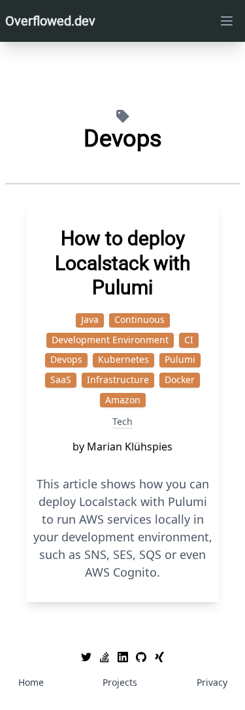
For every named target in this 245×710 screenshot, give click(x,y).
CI (188, 339)
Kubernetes (123, 359)
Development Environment (110, 339)
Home (31, 682)
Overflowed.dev (50, 21)
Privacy (212, 682)
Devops (66, 359)
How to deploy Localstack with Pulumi (123, 263)
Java (90, 319)
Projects (120, 682)
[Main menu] (227, 21)
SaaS (60, 379)
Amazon (122, 400)
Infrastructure (118, 379)
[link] (86, 657)
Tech (122, 421)
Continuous (139, 319)
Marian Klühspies (129, 446)
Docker (180, 379)
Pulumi (180, 359)
